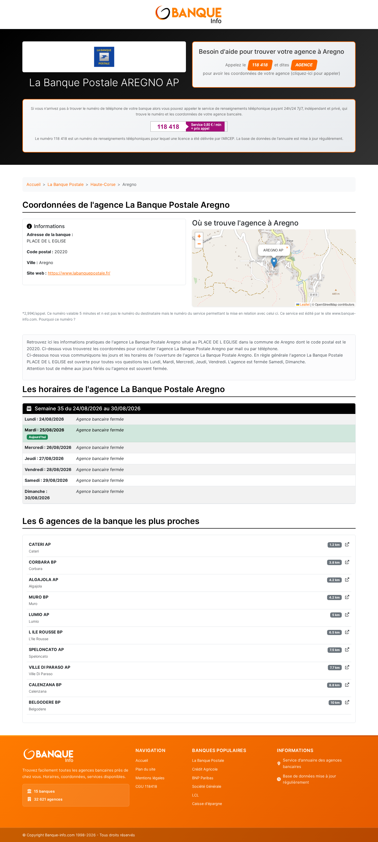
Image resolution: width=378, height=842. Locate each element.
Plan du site (145, 769)
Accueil (33, 184)
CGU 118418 (146, 786)
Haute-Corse (103, 184)
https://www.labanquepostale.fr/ (79, 273)
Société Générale (206, 786)
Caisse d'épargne (207, 803)
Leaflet (304, 304)
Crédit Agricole (205, 769)
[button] (274, 262)
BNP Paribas (202, 778)
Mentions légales (150, 778)
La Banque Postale (66, 184)
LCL (195, 795)
